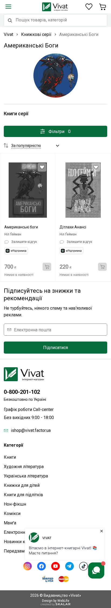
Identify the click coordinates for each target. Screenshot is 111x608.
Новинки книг (18, 541)
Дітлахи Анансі (73, 227)
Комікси (12, 513)
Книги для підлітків (23, 494)
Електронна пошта (32, 329)
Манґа (10, 522)
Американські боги (21, 227)
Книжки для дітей (22, 485)
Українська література (26, 476)
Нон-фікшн (15, 504)
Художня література (24, 466)
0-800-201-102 (22, 392)
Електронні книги (21, 532)
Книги (10, 457)
